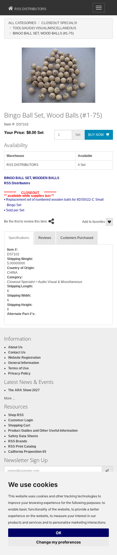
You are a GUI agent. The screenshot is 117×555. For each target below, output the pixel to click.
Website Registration (24, 358)
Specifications (18, 238)
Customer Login (20, 420)
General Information (23, 363)
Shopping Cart (19, 425)
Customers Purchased (76, 238)
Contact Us (17, 352)
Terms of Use (18, 368)
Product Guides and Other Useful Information (43, 431)
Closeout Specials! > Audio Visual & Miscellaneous (44, 282)
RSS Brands (17, 441)
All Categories (22, 23)
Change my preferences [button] (58, 542)
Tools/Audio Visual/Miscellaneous (44, 28)
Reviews (44, 238)
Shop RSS (16, 415)
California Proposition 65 (27, 452)
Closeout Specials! (59, 23)
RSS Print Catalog (22, 446)
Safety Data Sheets (23, 436)
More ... (9, 398)
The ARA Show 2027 (24, 390)
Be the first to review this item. (26, 221)
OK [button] (58, 532)
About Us (15, 347)
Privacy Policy (19, 373)
